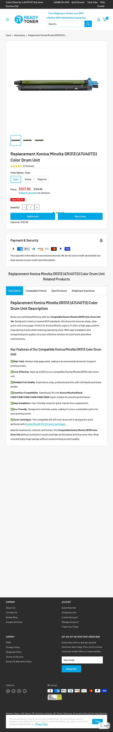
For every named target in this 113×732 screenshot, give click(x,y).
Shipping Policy (14, 651)
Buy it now (80, 216)
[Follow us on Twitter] (13, 691)
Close (97, 721)
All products (19, 35)
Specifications (59, 290)
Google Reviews (14, 622)
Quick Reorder (78, 2)
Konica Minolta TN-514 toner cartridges (45, 424)
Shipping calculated (28, 192)
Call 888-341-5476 (61, 2)
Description (14, 290)
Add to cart (33, 216)
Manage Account (70, 622)
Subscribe (71, 668)
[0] (105, 19)
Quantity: (15, 207)
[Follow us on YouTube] (25, 691)
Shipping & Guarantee (83, 290)
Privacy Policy (13, 647)
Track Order (92, 2)
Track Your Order (70, 626)
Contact (100, 6)
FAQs (102, 2)
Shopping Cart (69, 612)
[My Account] (98, 19)
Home (8, 35)
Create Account (70, 617)
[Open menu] (7, 19)
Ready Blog (12, 617)
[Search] (88, 24)
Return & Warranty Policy (19, 661)
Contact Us (11, 612)
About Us (10, 607)
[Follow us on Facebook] (8, 691)
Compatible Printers (36, 290)
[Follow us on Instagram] (19, 691)
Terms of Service (14, 656)
